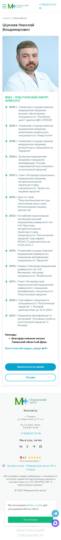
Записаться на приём (30, 366)
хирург (37, 348)
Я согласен (31, 519)
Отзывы (30, 377)
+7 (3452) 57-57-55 (30, 433)
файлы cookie (34, 505)
